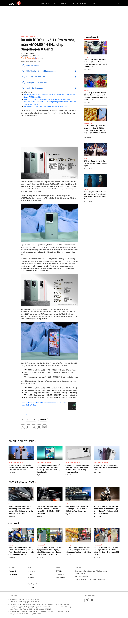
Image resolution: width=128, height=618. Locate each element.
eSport (86, 158)
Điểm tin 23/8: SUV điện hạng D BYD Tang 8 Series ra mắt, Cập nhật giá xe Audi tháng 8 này (77, 508)
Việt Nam (86, 90)
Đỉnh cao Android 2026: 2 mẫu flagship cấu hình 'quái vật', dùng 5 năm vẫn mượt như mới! (21, 467)
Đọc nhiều (14, 523)
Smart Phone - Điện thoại (28, 36)
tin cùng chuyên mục (21, 441)
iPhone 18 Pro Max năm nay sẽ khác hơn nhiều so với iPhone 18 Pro (106, 467)
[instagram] (34, 426)
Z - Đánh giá (62, 3)
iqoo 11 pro (31, 419)
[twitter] (23, 426)
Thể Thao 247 (32, 584)
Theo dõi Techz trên (28, 58)
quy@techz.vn (83, 576)
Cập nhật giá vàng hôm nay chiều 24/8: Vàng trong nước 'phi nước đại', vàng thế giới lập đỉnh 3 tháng (78, 550)
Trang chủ (12, 571)
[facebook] (28, 426)
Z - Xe (53, 3)
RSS (29, 581)
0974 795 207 (92, 579)
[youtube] (39, 426)
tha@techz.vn (102, 579)
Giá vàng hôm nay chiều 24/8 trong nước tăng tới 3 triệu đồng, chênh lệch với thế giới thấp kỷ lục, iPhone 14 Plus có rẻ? (95, 130)
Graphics (61, 577)
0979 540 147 (86, 574)
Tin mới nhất (91, 37)
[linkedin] (44, 426)
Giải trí (86, 189)
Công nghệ (44, 3)
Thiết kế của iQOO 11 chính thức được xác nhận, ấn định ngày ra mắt (47, 99)
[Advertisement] (49, 133)
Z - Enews (73, 3)
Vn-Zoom (31, 587)
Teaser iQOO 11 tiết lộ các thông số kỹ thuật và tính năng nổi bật (46, 107)
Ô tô (67, 504)
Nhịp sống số (88, 123)
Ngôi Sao (31, 577)
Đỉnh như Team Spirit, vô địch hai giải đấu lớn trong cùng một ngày (95, 163)
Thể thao (92, 3)
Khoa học (83, 3)
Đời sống (68, 545)
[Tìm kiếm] (117, 3)
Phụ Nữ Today (13, 574)
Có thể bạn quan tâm (21, 482)
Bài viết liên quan (26, 92)
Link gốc (24, 414)
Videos (60, 571)
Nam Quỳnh (30, 53)
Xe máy (86, 57)
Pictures (61, 574)
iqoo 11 (43, 419)
